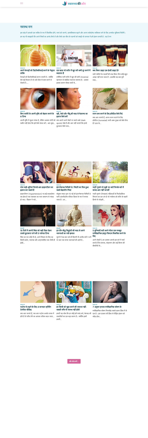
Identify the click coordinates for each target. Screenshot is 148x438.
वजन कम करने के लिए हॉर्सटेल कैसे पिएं (108, 113)
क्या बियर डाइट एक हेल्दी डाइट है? (106, 70)
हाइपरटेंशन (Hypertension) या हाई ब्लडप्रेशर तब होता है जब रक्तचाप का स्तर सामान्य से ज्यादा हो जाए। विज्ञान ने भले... (37, 197)
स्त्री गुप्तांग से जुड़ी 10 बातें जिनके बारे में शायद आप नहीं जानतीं (108, 188)
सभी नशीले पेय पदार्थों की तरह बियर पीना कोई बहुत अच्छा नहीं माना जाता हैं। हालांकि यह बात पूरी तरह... (110, 77)
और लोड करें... (74, 361)
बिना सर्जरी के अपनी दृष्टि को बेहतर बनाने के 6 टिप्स (37, 115)
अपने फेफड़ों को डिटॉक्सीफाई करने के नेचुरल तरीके (37, 72)
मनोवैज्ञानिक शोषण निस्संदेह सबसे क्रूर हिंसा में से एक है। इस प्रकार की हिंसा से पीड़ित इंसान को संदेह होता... (110, 313)
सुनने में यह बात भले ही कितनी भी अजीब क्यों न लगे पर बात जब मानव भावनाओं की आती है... (73, 238)
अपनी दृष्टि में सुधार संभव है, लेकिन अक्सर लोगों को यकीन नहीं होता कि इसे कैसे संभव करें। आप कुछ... (37, 121)
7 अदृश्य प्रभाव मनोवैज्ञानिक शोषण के (107, 307)
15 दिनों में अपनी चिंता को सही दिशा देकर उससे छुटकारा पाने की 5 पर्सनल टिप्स (36, 232)
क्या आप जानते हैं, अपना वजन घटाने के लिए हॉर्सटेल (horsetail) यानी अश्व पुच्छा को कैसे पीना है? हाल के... (110, 120)
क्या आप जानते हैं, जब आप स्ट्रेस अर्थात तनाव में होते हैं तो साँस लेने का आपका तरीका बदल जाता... (37, 314)
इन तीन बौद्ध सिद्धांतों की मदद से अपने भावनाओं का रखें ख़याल (70, 232)
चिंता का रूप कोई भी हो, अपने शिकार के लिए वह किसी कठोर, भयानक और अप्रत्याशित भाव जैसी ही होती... (37, 240)
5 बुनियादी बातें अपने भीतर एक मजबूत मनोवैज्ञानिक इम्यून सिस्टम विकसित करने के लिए (109, 233)
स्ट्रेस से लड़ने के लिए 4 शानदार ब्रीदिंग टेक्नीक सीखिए (35, 308)
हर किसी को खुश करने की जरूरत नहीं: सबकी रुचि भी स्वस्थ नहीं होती (71, 308)
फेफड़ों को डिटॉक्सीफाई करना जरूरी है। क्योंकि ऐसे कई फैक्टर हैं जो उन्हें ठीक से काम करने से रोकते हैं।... (36, 80)
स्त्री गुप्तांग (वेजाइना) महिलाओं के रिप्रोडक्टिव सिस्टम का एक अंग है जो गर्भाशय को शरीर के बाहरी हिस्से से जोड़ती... (110, 197)
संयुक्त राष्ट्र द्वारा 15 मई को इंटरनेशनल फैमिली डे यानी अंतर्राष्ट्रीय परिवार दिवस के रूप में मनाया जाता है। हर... (73, 197)
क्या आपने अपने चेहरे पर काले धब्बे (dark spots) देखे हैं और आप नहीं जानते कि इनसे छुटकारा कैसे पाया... (71, 123)
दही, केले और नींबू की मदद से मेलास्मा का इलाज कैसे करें (72, 115)
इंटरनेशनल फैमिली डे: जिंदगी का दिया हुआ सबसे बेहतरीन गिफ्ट (72, 188)
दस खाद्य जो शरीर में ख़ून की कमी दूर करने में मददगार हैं (73, 72)
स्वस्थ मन (22, 68)
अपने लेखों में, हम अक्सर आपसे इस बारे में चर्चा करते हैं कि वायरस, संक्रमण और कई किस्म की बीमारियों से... (109, 243)
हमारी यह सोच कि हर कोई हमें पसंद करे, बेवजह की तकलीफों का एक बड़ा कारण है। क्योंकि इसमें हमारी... (73, 316)
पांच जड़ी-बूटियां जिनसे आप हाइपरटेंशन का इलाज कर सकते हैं (36, 188)
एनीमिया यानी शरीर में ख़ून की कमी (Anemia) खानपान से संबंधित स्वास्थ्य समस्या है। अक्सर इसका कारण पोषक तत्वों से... (72, 80)
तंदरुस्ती (22, 228)
